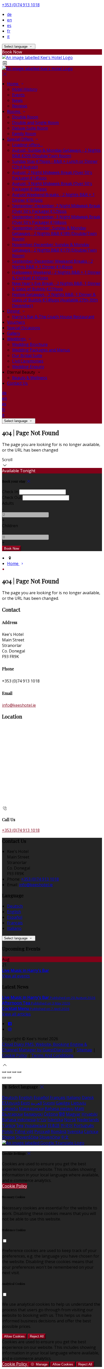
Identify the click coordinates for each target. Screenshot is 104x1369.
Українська (35, 1125)
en (9, 20)
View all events (16, 976)
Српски (91, 1131)
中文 (65, 1137)
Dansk (88, 1097)
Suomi (49, 1103)
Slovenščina (27, 1137)
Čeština (51, 1114)
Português (84, 1125)
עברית (41, 1119)
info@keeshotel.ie (19, 705)
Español (14, 917)
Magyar (73, 1114)
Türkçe (8, 1125)
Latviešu (10, 1108)
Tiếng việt (23, 1131)
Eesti (25, 1103)
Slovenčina (49, 1137)
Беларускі (33, 1114)
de (9, 14)
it (8, 36)
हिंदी (62, 1114)
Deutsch (15, 906)
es (9, 25)
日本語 (53, 1125)
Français (15, 923)
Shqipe (8, 1137)
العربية (36, 1103)
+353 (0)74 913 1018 (21, 5)
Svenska (75, 1131)
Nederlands (88, 1119)
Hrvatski (89, 1114)
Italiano (14, 928)
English (14, 911)
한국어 (67, 1125)
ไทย (19, 1125)
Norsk (70, 1119)
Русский (42, 1131)
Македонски (31, 1108)
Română (58, 1131)
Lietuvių (78, 1103)
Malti (79, 1108)
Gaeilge (63, 1103)
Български (12, 1114)
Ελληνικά (11, 1103)
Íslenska (55, 1119)
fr (8, 31)
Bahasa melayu (59, 1108)
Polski (7, 1131)
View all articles (16, 1014)
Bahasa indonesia (19, 1119)
